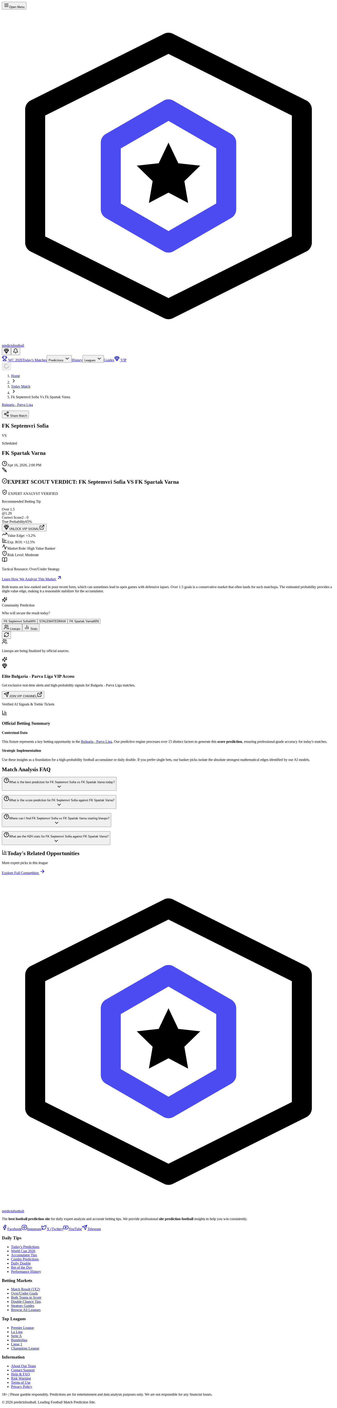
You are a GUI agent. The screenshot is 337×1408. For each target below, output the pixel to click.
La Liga (16, 1332)
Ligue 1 (16, 1344)
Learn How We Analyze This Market (29, 579)
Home (15, 376)
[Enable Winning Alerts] (15, 351)
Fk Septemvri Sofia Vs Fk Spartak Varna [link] (40, 397)
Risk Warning (21, 1378)
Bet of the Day (21, 1267)
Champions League (25, 1348)
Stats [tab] (34, 629)
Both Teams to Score (26, 1297)
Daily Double (21, 1263)
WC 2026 (14, 360)
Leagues (90, 360)
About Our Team (23, 1366)
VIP (123, 360)
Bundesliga (19, 1340)
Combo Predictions (25, 1259)
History (77, 360)
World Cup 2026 (23, 1251)
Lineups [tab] (14, 629)
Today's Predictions (25, 1247)
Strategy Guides (22, 1306)
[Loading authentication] (6, 366)
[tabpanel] (168, 646)
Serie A (16, 1336)
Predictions (56, 360)
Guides (109, 360)
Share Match (18, 415)
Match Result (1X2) (25, 1289)
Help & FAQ (20, 1374)
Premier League (22, 1328)
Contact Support (23, 1370)
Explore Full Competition (21, 873)
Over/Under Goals (24, 1293)
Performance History (26, 1272)
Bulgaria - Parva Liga (17, 405)
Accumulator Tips (24, 1255)
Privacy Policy (21, 1387)
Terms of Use (20, 1382)
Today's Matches (34, 360)
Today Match (20, 386)
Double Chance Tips (26, 1302)
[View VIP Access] (6, 351)
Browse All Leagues (26, 1310)
